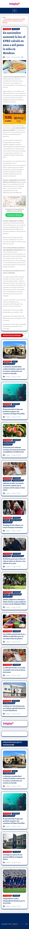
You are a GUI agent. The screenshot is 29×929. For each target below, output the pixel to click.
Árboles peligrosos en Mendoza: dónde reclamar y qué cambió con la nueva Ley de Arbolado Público (14, 601)
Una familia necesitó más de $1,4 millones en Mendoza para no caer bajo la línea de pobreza (14, 636)
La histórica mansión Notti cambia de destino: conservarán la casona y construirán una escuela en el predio (14, 370)
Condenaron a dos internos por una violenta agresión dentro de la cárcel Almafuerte (14, 708)
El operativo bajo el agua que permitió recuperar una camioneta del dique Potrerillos (14, 411)
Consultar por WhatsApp (14, 215)
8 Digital (8, 57)
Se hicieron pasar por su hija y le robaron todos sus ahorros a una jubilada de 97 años (14, 561)
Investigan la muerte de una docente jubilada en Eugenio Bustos (13, 857)
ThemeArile (14, 926)
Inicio (3, 17)
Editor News (21, 924)
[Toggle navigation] (14, 10)
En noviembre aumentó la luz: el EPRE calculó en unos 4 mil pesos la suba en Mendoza (13, 20)
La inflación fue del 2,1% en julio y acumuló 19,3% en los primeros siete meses (14, 670)
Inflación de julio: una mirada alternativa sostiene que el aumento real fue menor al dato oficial (14, 486)
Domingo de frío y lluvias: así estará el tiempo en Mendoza (13, 526)
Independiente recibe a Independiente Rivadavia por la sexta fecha (14, 900)
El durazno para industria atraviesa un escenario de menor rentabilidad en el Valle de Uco (14, 449)
